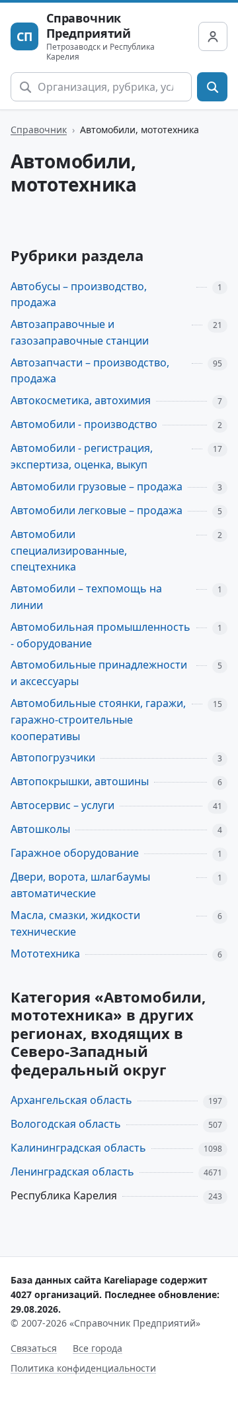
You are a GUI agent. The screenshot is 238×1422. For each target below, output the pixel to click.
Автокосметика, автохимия (81, 400)
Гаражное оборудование (75, 853)
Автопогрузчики (53, 757)
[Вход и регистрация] (212, 36)
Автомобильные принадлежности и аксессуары (99, 672)
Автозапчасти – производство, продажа (90, 370)
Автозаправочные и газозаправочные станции (80, 332)
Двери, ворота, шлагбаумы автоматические (80, 885)
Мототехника (45, 953)
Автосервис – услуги (62, 805)
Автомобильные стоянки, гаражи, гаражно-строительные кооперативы (98, 719)
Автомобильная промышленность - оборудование (100, 635)
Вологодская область (66, 1124)
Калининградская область (78, 1147)
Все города (97, 1348)
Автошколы (40, 829)
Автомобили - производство (84, 424)
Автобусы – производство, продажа (79, 294)
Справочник (39, 129)
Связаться (34, 1348)
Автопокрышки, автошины (80, 781)
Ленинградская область (72, 1171)
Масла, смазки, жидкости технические (75, 923)
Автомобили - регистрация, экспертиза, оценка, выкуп (82, 456)
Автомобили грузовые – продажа (96, 486)
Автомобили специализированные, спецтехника (69, 550)
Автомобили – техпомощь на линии (86, 596)
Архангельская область (71, 1100)
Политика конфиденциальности (83, 1368)
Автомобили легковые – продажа (96, 510)
